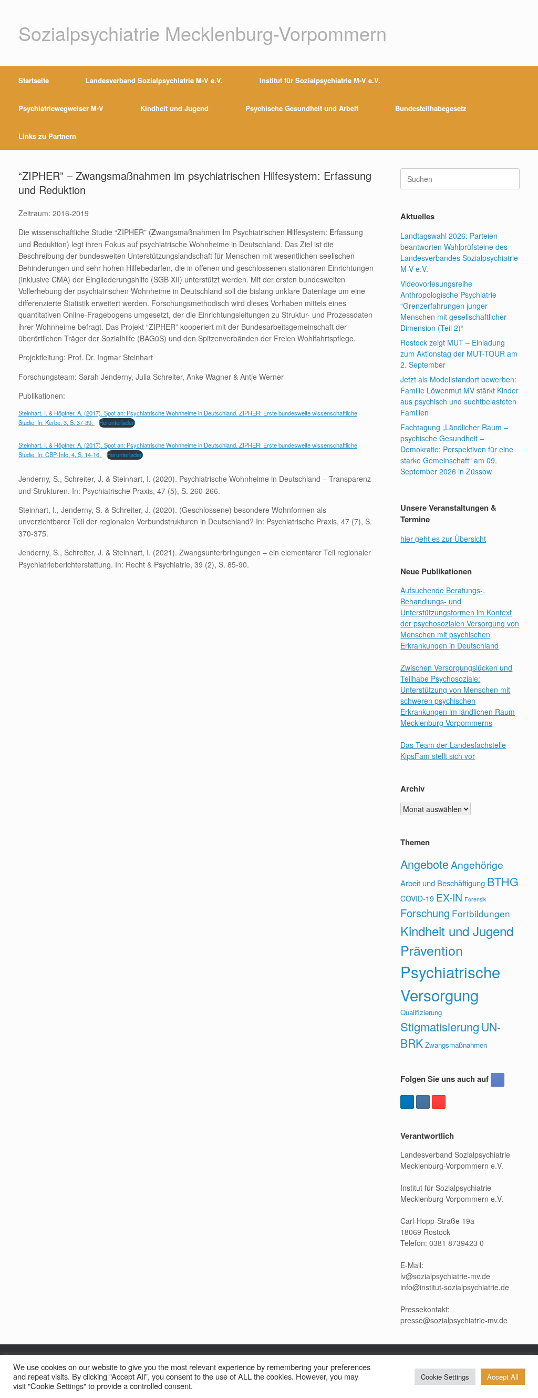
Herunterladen (117, 422)
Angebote (424, 864)
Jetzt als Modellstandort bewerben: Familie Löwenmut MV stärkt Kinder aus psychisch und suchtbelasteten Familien (459, 396)
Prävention (431, 949)
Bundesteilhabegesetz (431, 108)
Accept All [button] (503, 1377)
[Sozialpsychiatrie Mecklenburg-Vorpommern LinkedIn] (407, 1102)
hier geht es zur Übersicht (443, 538)
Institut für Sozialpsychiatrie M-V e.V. (320, 80)
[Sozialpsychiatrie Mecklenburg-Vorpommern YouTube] (439, 1102)
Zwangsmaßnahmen (456, 1045)
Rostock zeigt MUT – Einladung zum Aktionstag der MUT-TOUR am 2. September (459, 353)
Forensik (475, 899)
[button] (522, 108)
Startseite (33, 80)
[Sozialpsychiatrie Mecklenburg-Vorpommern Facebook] (497, 1080)
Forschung (425, 912)
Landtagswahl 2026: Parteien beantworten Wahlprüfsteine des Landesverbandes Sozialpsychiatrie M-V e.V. (459, 252)
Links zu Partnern (47, 136)
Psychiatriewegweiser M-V (61, 108)
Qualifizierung (421, 1012)
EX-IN (449, 897)
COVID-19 (417, 898)
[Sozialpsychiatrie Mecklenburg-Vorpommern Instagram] (423, 1102)
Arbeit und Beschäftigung (442, 882)
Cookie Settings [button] (445, 1377)
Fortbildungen (481, 913)
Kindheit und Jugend (174, 108)
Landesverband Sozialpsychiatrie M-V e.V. (154, 80)
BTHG (503, 881)
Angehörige (477, 864)
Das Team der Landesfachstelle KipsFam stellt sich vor (453, 750)
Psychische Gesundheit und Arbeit (301, 108)
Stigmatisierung (439, 1026)
